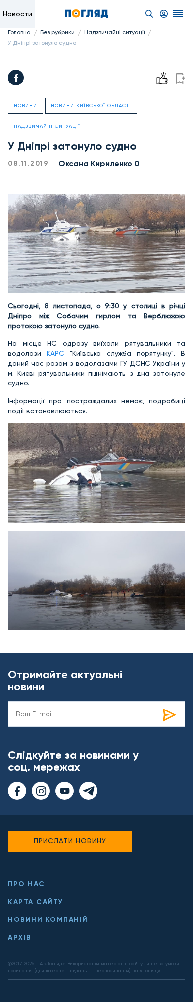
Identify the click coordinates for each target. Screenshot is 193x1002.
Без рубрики (57, 32)
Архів (20, 937)
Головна (19, 32)
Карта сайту (35, 902)
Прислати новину (70, 841)
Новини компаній (48, 920)
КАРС (52, 353)
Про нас (26, 884)
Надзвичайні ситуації (114, 32)
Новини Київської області (91, 105)
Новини (25, 105)
